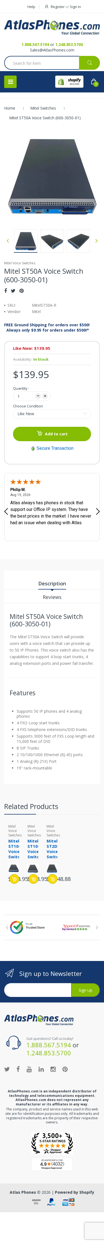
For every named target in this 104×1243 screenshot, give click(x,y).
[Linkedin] (41, 1069)
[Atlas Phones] (52, 27)
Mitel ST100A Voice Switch (16, 848)
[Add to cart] (14, 879)
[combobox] (52, 63)
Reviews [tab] (52, 597)
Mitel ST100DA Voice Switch (36, 848)
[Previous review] (6, 512)
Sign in (75, 6)
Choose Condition (28, 406)
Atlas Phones (23, 1192)
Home (9, 108)
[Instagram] (53, 1069)
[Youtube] (29, 1069)
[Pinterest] (21, 290)
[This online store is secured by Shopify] (69, 82)
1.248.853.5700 (69, 44)
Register (58, 6)
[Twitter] (13, 290)
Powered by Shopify (74, 1192)
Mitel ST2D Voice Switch (54, 848)
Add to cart (56, 433)
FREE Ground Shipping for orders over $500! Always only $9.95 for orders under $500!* (47, 327)
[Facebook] (5, 290)
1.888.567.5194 (35, 44)
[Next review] (98, 512)
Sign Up (85, 990)
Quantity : (21, 388)
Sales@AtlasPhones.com (52, 50)
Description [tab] (52, 583)
